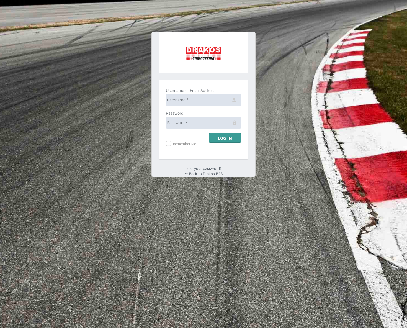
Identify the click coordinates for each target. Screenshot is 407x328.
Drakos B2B (203, 52)
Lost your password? (204, 168)
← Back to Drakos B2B (204, 173)
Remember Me (184, 144)
